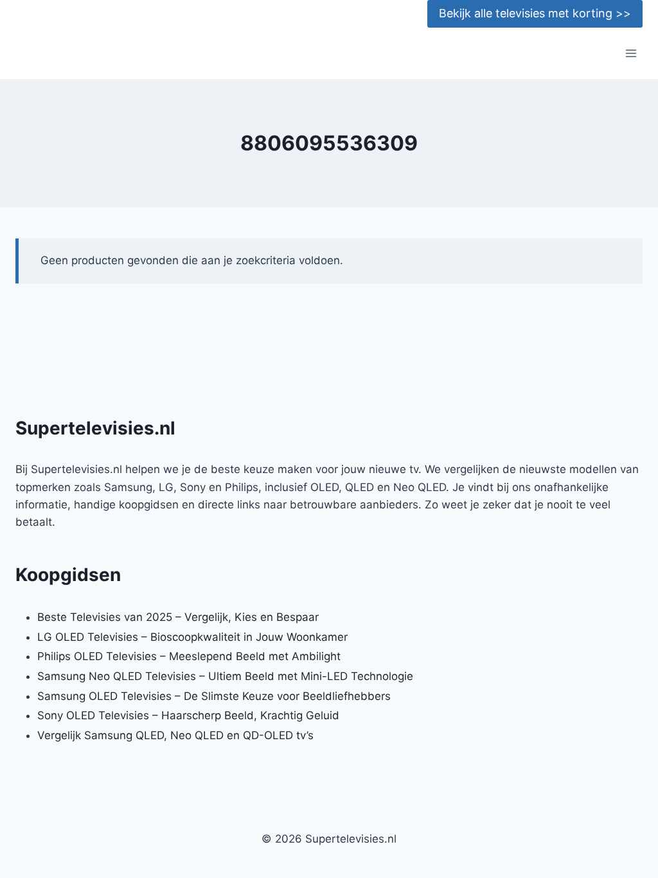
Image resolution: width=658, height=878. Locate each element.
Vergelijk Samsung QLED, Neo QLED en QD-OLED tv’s (175, 735)
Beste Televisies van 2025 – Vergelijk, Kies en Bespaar (178, 617)
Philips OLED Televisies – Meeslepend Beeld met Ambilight (189, 656)
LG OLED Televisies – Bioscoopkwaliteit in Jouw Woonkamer (192, 637)
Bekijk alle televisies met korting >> (535, 13)
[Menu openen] (631, 54)
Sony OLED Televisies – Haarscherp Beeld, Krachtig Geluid (188, 715)
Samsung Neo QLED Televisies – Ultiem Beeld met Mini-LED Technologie (225, 676)
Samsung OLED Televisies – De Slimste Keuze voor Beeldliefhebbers (214, 696)
